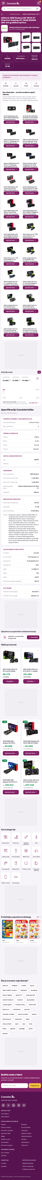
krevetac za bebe (8, 1014)
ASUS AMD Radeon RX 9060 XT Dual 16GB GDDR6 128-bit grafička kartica (11, 212)
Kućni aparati (5, 869)
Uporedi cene (10, 122)
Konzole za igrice (6, 1145)
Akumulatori (25, 1142)
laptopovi (24, 990)
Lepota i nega (5, 856)
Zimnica (3, 1156)
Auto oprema (15, 882)
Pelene (3, 1124)
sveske (23, 985)
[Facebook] (3, 1105)
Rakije (3, 1136)
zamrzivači (32, 1005)
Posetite (10, 681)
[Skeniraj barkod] (37, 8)
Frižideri (23, 1139)
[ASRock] (4, 28)
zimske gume (7, 1005)
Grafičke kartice (15, 14)
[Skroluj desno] (39, 932)
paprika (12, 1029)
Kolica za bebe (6, 1127)
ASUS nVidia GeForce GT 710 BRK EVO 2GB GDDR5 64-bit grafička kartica (11, 283)
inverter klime (20, 1005)
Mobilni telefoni (26, 1136)
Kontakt (3, 1166)
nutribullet (16, 1009)
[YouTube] (24, 1105)
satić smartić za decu (10, 990)
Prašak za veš (5, 1139)
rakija (27, 1019)
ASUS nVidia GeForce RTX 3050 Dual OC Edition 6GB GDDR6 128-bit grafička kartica (11, 307)
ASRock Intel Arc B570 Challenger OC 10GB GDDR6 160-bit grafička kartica (30, 165)
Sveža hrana (5, 843)
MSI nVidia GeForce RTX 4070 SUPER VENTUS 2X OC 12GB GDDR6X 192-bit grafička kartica (10, 670)
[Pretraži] (4, 8)
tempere (14, 985)
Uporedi (15, 86)
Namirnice (16, 843)
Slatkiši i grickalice (26, 843)
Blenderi (24, 1124)
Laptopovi (24, 1130)
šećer (4, 1029)
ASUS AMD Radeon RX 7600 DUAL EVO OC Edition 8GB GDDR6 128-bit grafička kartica (11, 188)
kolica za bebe (23, 1014)
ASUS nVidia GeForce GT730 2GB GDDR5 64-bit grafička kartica (30, 283)
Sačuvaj (36, 86)
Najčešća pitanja (27, 1163)
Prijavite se (34, 1086)
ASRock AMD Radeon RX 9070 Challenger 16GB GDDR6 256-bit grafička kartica (30, 141)
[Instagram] (19, 1105)
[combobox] (20, 9)
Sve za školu (5, 1153)
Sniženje (5, 86)
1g (39, 372)
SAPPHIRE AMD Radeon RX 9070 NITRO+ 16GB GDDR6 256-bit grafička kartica (10, 742)
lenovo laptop (7, 995)
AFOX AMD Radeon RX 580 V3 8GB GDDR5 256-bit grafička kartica (11, 117)
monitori (20, 1000)
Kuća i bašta (36, 856)
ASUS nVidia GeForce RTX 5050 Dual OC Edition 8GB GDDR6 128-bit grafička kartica (30, 307)
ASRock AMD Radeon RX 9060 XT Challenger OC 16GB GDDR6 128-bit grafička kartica (11, 141)
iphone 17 (19, 995)
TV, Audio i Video (26, 869)
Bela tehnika (15, 869)
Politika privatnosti (28, 1169)
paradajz (22, 1029)
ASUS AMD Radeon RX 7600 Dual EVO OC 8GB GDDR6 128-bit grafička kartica (30, 188)
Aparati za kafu (26, 1133)
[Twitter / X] (8, 1105)
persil (31, 1029)
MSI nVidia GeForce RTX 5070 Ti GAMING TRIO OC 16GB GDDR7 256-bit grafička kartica (31, 670)
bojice (32, 985)
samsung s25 (30, 995)
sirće (30, 1024)
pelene (34, 1014)
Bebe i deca (26, 856)
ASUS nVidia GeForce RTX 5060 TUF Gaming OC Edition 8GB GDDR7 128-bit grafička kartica (30, 330)
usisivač (27, 1009)
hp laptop (34, 990)
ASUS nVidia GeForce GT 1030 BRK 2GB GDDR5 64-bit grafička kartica (30, 259)
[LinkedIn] (13, 1105)
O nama (3, 1163)
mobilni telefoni (8, 1000)
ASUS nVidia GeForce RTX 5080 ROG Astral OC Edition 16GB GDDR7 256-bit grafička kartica (31, 781)
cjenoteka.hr (5, 1117)
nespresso (18, 1019)
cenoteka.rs (5, 1114)
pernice (5, 985)
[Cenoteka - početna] (21, 3)
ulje (23, 1024)
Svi (38, 917)
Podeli (26, 86)
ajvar (17, 1024)
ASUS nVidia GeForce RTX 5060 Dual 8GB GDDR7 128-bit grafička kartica (11, 330)
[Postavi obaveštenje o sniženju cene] (37, 378)
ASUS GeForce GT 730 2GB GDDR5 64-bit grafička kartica (11, 259)
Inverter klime (25, 1127)
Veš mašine (5, 1142)
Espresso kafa (5, 1133)
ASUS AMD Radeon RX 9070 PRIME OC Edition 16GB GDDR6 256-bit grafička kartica (11, 236)
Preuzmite (34, 637)
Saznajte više (33, 403)
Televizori (24, 1145)
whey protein (7, 1024)
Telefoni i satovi (5, 882)
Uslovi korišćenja (27, 1166)
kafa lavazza (7, 1019)
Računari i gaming (36, 869)
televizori (6, 1009)
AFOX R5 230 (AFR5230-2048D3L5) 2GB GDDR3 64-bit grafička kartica (30, 117)
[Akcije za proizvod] (18, 35)
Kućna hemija (16, 856)
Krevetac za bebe (7, 1130)
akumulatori (31, 1000)
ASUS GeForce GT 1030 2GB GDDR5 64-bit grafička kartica (30, 236)
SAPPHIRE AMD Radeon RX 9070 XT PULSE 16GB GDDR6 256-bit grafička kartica (10, 781)
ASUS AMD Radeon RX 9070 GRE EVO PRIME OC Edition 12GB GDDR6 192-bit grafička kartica (30, 212)
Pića (36, 843)
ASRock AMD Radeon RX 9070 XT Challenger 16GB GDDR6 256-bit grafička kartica (11, 165)
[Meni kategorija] (3, 3)
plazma (5, 1033)
